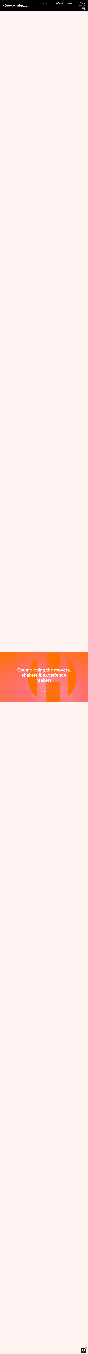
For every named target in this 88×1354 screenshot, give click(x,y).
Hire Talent (59, 3)
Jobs (70, 3)
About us (46, 3)
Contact (82, 6)
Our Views (81, 3)
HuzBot (83, 1350)
